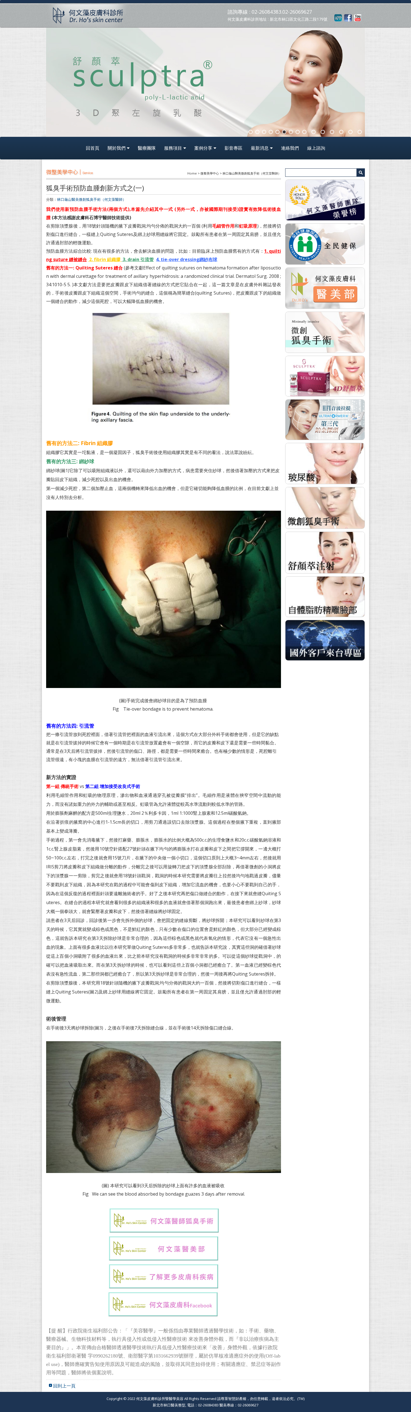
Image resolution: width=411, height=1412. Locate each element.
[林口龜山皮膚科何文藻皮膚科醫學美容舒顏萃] (325, 375)
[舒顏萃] (325, 552)
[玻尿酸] (325, 463)
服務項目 (173, 148)
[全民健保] (325, 244)
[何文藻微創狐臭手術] (325, 332)
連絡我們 (290, 148)
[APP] (338, 18)
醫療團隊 (147, 148)
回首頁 (92, 148)
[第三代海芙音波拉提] (325, 419)
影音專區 (233, 148)
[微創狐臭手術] (325, 507)
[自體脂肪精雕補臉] (325, 596)
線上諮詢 (316, 148)
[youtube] (357, 18)
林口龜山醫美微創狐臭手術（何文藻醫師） (91, 199)
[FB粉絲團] (348, 18)
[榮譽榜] (325, 200)
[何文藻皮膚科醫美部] (325, 288)
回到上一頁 (64, 1386)
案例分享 (203, 148)
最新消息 (260, 148)
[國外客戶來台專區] (325, 640)
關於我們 (117, 148)
